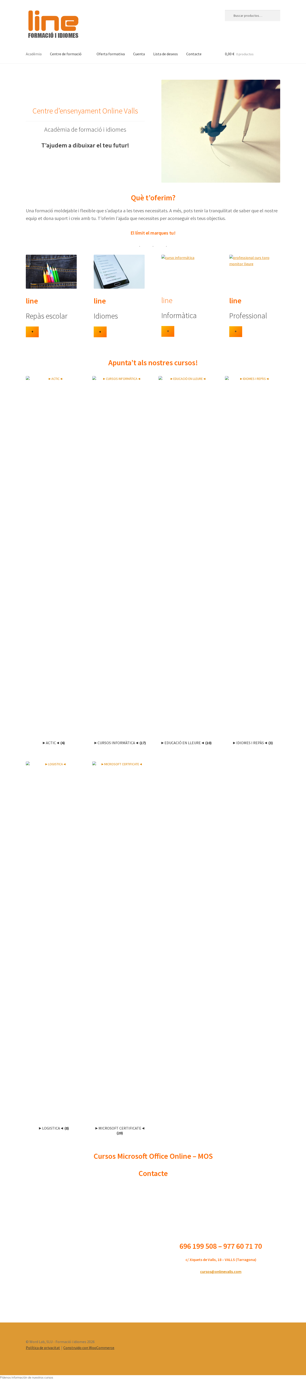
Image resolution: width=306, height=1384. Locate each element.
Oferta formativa (111, 53)
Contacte (194, 53)
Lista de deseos (165, 53)
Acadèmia (34, 53)
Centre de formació (66, 53)
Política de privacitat (43, 1347)
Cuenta (139, 53)
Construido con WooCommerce (88, 1347)
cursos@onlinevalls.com (220, 1271)
